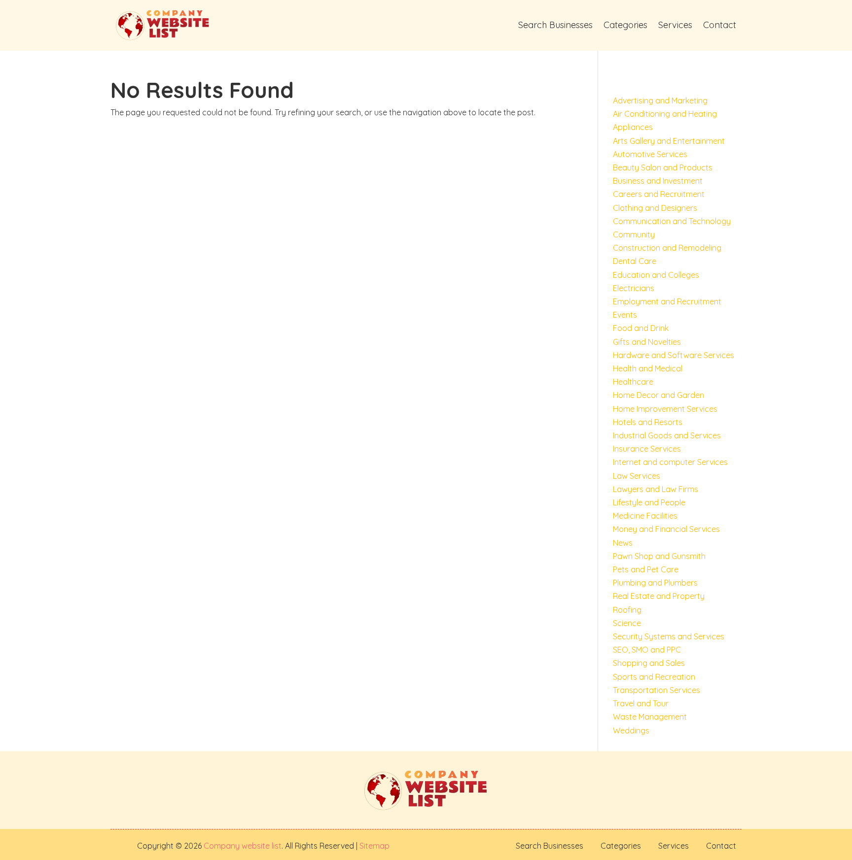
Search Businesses (555, 25)
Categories (625, 25)
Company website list (243, 846)
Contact (719, 25)
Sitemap (373, 846)
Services (675, 25)
